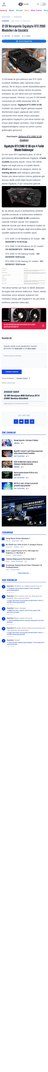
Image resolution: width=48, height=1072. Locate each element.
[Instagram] (32, 421)
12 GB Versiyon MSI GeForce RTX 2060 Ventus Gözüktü (21, 397)
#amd (27, 10)
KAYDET (17, 36)
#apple (11, 10)
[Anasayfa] (23, 4)
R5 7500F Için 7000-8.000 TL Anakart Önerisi (24, 545)
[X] (26, 421)
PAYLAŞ (7, 36)
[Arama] (38, 4)
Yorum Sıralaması (8, 378)
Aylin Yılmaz (15, 21)
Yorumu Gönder (11, 372)
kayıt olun (18, 348)
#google (19, 10)
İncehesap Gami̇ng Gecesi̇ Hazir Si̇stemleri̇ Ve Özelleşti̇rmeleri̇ (24, 566)
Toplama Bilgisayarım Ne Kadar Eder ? (21, 559)
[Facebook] (16, 421)
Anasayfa (6, 17)
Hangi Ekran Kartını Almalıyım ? (18, 538)
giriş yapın (31, 348)
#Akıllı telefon (36, 10)
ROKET (27, 36)
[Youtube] (21, 421)
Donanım (18, 17)
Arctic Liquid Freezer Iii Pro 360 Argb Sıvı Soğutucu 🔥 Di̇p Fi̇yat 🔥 (22, 552)
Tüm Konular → (24, 573)
